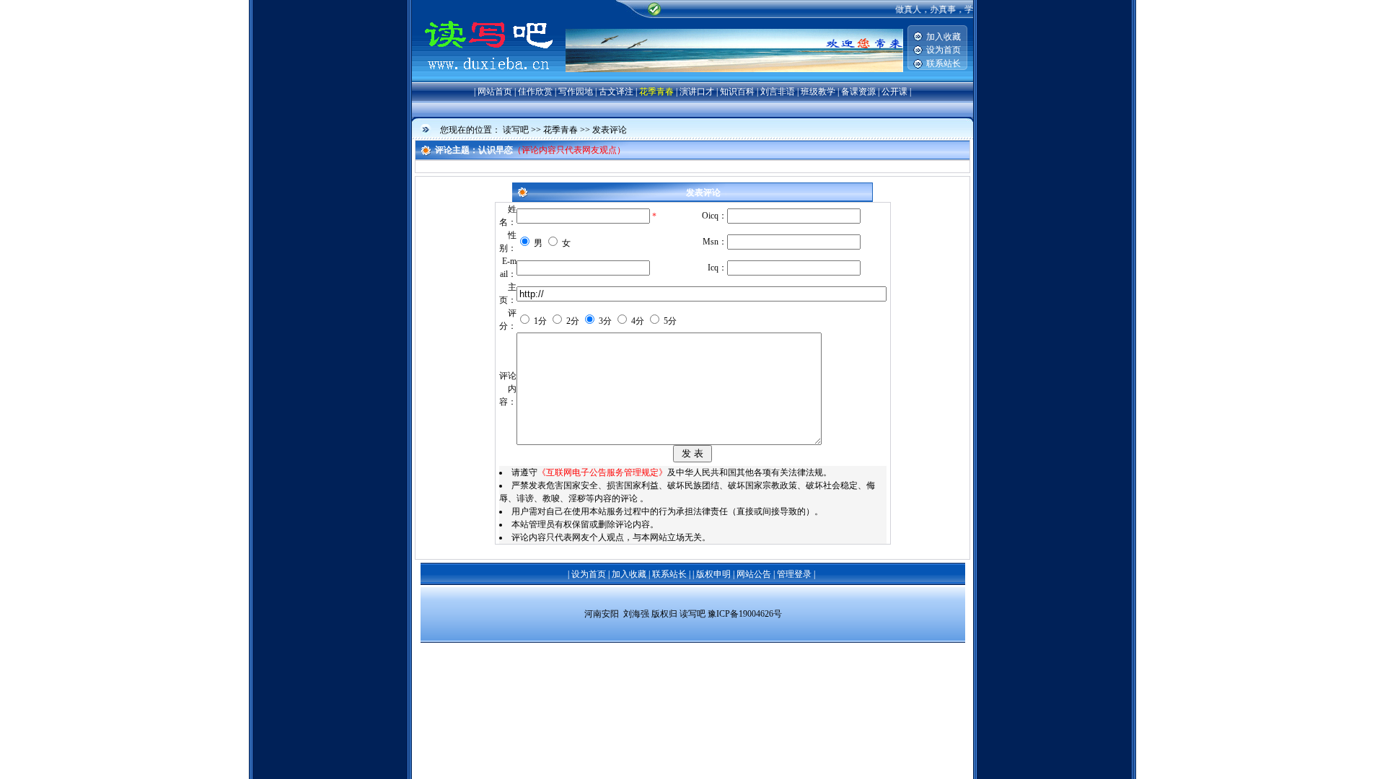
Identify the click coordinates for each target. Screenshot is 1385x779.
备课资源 (858, 92)
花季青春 (656, 92)
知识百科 (737, 92)
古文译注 (616, 92)
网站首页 (495, 92)
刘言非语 (777, 92)
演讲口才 (697, 92)
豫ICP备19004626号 (745, 614)
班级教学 (818, 92)
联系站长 (943, 63)
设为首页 (943, 50)
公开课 (894, 92)
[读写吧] (489, 79)
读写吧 (516, 130)
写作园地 (575, 92)
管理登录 (794, 574)
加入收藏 (943, 37)
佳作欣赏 (535, 92)
